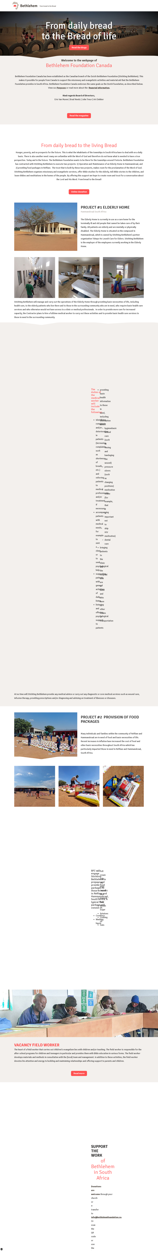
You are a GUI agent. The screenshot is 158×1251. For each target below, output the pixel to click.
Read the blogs (79, 47)
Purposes (61, 87)
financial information (99, 87)
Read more (79, 1073)
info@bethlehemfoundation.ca (106, 1217)
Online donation (79, 191)
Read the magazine (79, 115)
